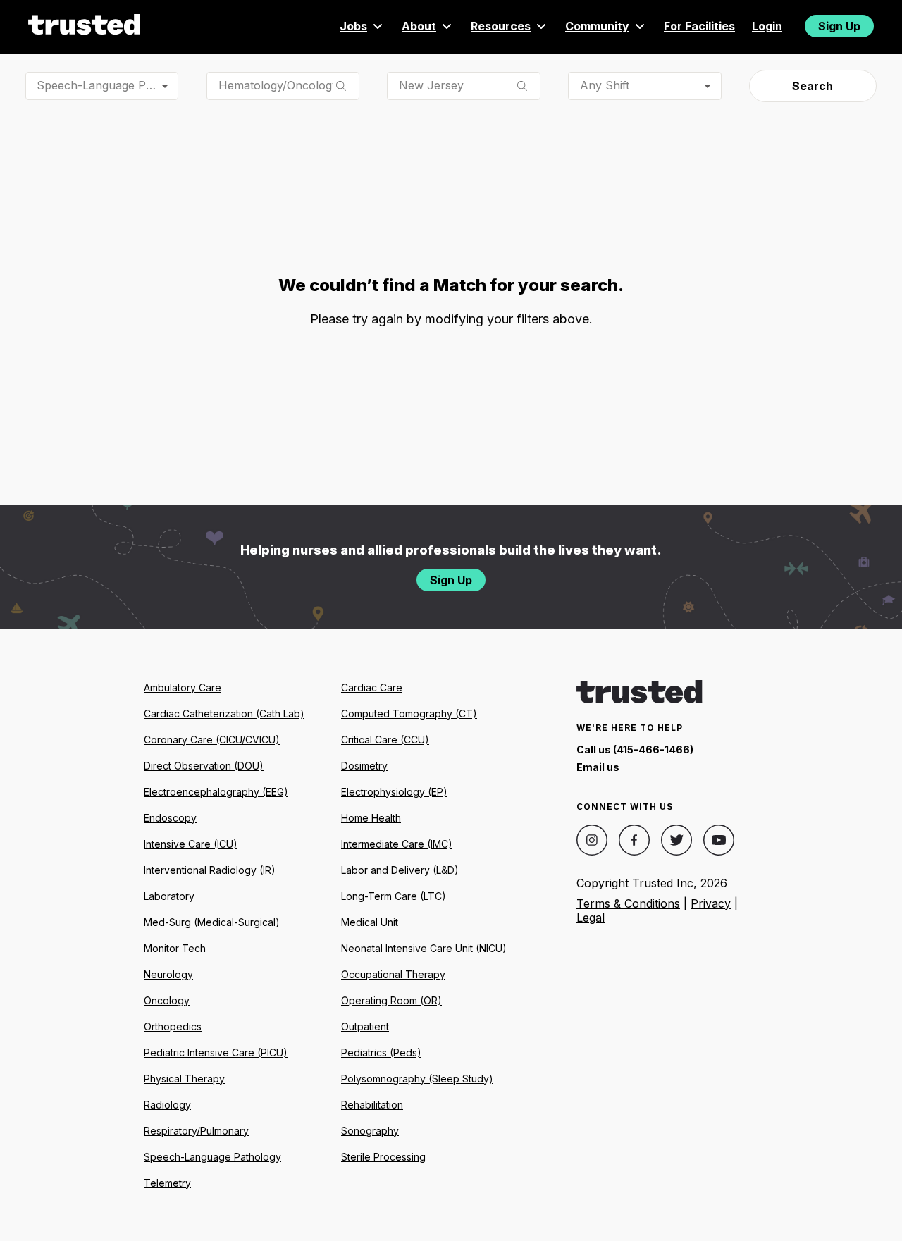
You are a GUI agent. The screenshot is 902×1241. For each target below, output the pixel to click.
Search (812, 86)
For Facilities (699, 26)
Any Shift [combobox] (604, 85)
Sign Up (839, 26)
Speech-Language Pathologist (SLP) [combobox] (107, 85)
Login (767, 26)
